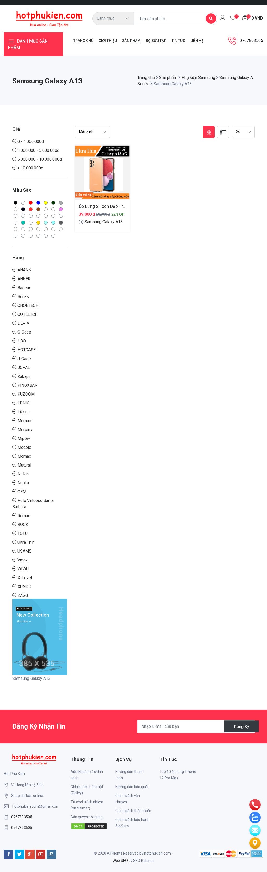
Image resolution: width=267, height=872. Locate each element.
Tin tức (178, 41)
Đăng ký (241, 726)
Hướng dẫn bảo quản (132, 787)
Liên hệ (196, 41)
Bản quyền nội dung (87, 817)
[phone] (255, 804)
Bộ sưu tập (156, 41)
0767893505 (21, 817)
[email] (255, 830)
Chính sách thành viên (133, 811)
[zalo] (255, 817)
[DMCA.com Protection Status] (89, 826)
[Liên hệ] (255, 843)
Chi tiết (102, 176)
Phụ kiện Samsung (198, 77)
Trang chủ (83, 41)
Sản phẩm (131, 41)
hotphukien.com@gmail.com (35, 806)
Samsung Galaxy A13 (103, 221)
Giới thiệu (108, 41)
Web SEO (120, 860)
